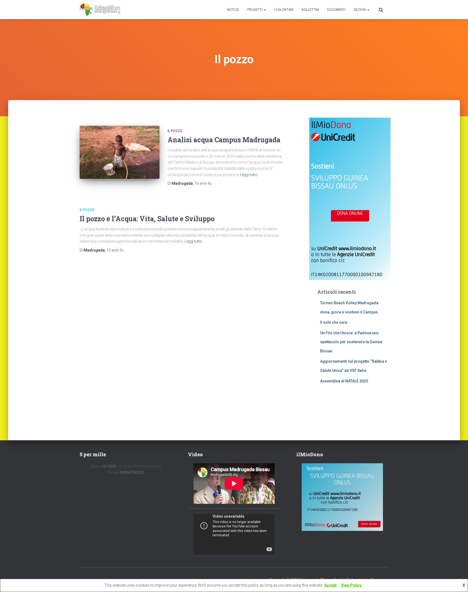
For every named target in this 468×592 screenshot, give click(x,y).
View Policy (351, 585)
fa (202, 183)
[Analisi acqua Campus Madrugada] (120, 152)
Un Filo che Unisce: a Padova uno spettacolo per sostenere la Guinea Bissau (351, 342)
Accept (330, 585)
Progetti (255, 10)
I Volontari (284, 10)
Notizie (233, 10)
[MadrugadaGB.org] (100, 9)
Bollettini (310, 10)
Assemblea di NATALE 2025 (344, 381)
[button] (264, 10)
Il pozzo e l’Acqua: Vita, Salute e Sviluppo (147, 218)
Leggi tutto (249, 175)
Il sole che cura (333, 322)
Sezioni (360, 10)
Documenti (336, 10)
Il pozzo (175, 131)
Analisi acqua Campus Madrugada (224, 139)
